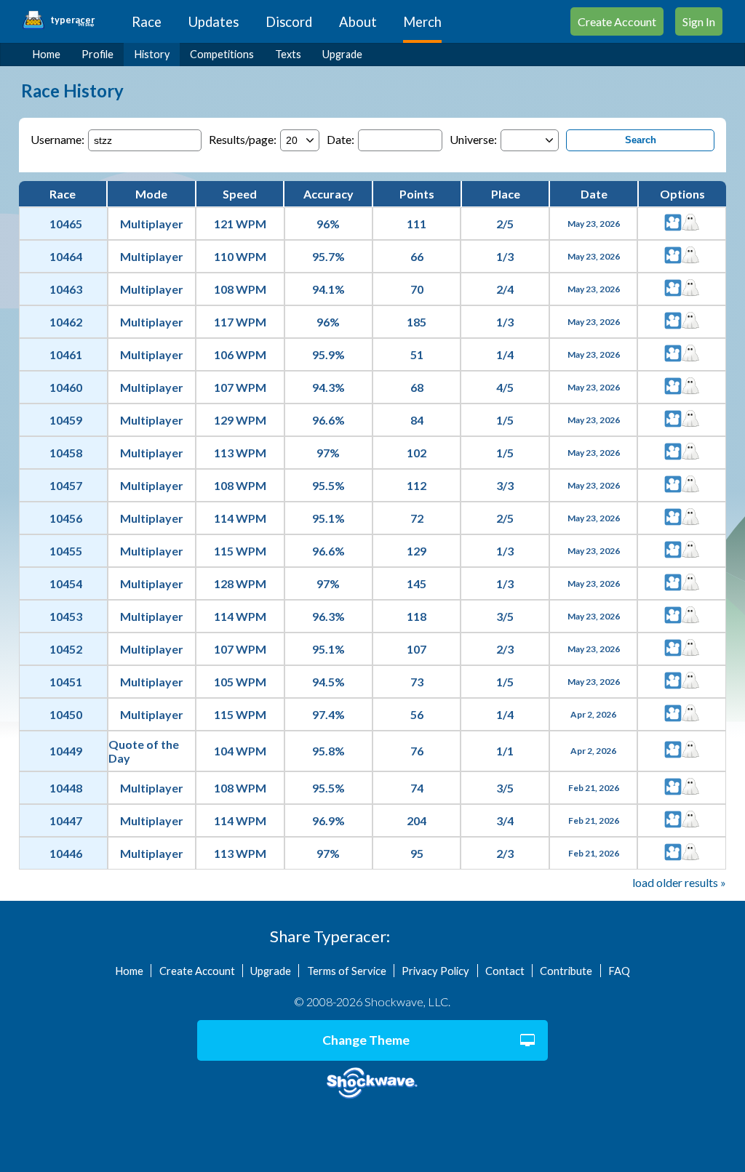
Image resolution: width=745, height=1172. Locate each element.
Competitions (222, 54)
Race (147, 22)
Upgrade (342, 54)
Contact (505, 970)
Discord (289, 22)
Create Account (617, 21)
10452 (65, 649)
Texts (288, 54)
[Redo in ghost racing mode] (690, 223)
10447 (65, 820)
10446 (65, 853)
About (358, 22)
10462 (65, 322)
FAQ (619, 970)
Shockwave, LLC (372, 1083)
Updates (213, 22)
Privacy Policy (435, 970)
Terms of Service (346, 970)
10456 (65, 518)
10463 (65, 289)
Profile (97, 54)
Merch (422, 22)
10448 (65, 788)
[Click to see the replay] (673, 223)
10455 (65, 551)
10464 (65, 256)
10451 (65, 682)
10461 (65, 354)
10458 (65, 452)
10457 (65, 485)
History (152, 54)
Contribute (566, 970)
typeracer (72, 20)
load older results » (679, 882)
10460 (65, 387)
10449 (65, 751)
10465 (65, 223)
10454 (65, 583)
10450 (65, 714)
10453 (65, 616)
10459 (65, 420)
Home (46, 54)
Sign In (698, 21)
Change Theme (366, 1040)
